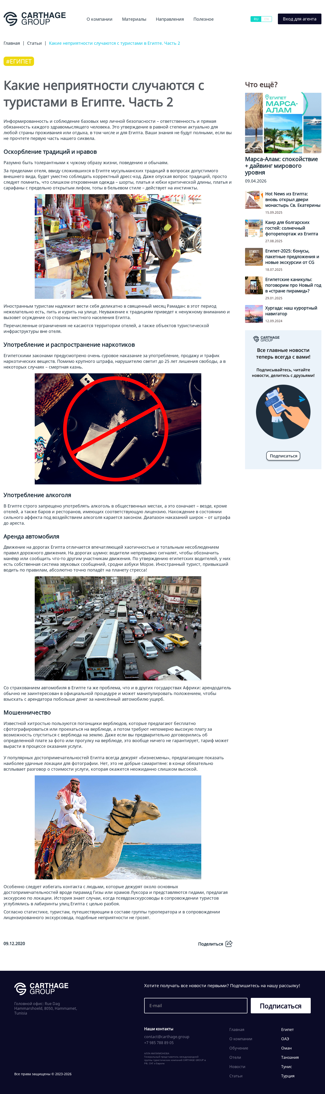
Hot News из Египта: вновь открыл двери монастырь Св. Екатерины (292, 199)
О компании (100, 19)
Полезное (203, 19)
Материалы (134, 19)
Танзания (290, 1057)
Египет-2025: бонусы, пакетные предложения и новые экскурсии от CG (292, 256)
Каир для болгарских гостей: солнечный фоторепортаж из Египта (291, 228)
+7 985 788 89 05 (159, 1042)
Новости (124, 32)
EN (266, 19)
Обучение (198, 32)
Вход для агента (299, 19)
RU (256, 19)
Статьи (235, 1076)
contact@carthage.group (166, 1036)
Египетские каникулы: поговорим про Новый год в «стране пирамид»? (293, 285)
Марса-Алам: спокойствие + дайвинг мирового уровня (281, 165)
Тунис (286, 1066)
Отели (235, 1057)
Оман (286, 1048)
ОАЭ (285, 1038)
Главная (236, 1029)
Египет (154, 32)
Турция (288, 1076)
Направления (170, 19)
